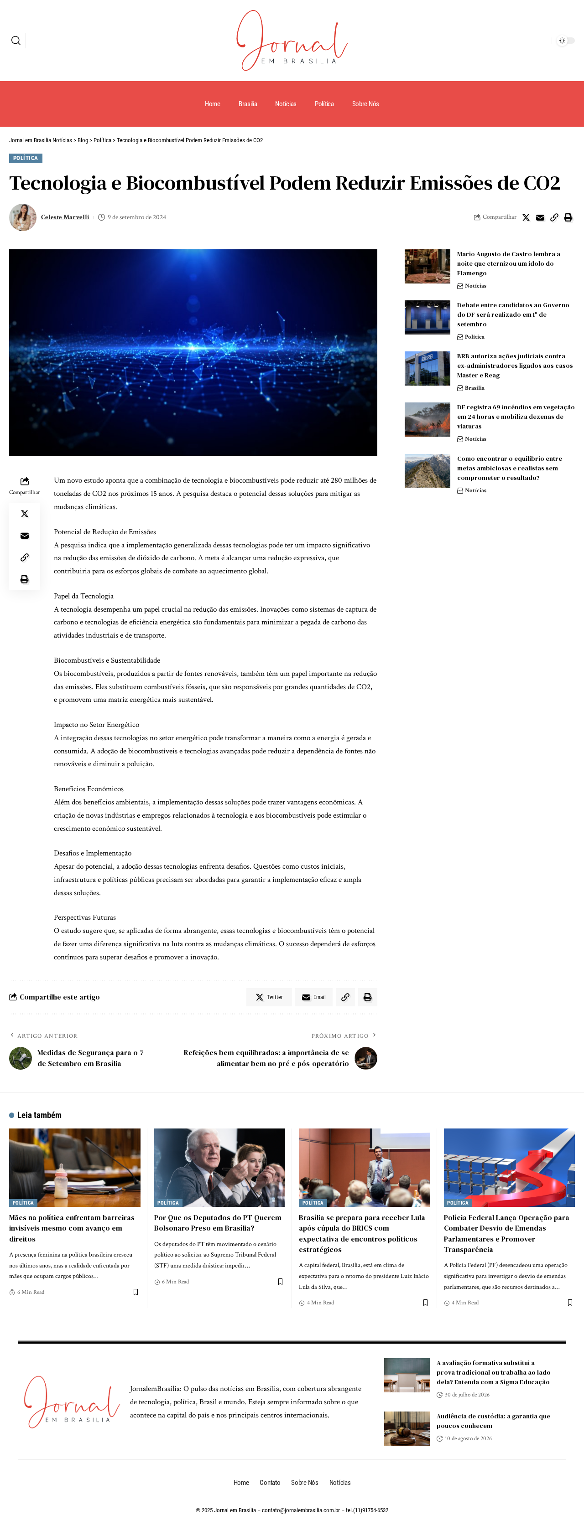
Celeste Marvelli (65, 217)
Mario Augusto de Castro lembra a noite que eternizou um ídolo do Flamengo (508, 263)
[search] (16, 40)
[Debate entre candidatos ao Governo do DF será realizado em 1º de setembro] (427, 317)
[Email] (540, 217)
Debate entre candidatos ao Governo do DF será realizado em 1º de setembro (513, 314)
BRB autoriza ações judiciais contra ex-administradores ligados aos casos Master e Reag (515, 365)
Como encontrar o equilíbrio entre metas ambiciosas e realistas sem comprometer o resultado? (509, 467)
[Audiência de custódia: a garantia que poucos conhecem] (407, 1429)
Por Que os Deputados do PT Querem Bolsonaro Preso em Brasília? (218, 1222)
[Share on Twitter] (526, 217)
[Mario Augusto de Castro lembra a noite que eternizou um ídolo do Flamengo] (427, 266)
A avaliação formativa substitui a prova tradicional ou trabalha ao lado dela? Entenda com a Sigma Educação (494, 1372)
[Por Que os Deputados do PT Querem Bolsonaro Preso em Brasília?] (220, 1167)
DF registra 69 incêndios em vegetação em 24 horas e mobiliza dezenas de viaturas (516, 416)
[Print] (568, 217)
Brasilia (475, 388)
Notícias (475, 286)
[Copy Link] (554, 217)
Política (25, 158)
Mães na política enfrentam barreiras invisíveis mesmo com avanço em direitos (72, 1227)
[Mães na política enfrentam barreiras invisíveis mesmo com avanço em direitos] (75, 1167)
